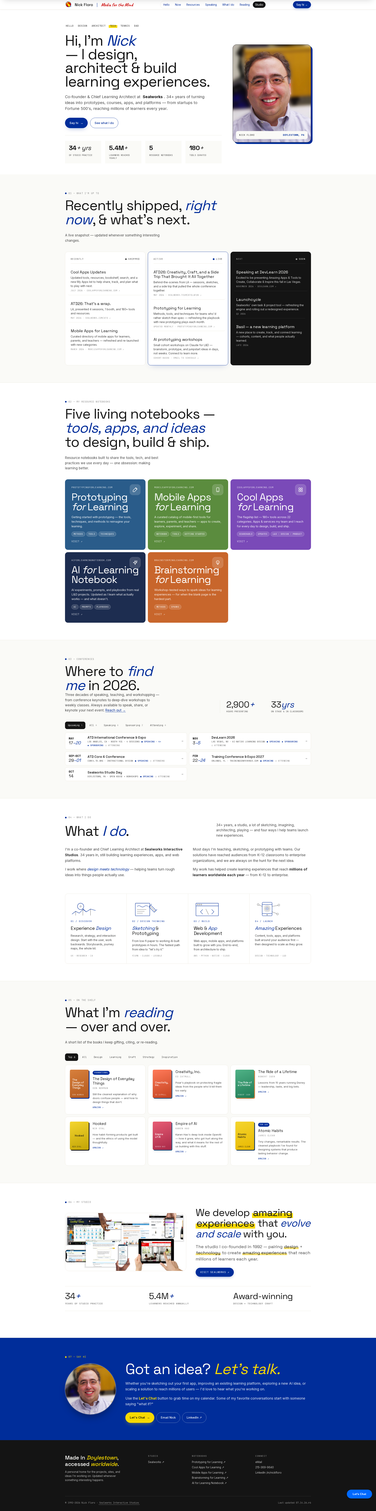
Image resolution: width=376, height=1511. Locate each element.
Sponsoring (134, 725)
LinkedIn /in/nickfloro (268, 1472)
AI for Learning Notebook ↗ (209, 1483)
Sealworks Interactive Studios (119, 1502)
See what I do (104, 123)
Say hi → (302, 4)
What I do (228, 4)
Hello (166, 4)
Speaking (211, 4)
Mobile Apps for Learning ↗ (209, 1472)
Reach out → (115, 710)
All (93, 725)
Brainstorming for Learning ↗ (210, 1477)
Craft (132, 1057)
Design (98, 1057)
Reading (245, 4)
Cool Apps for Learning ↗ (208, 1467)
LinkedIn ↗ (194, 1417)
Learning (115, 1057)
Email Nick (168, 1417)
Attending (158, 725)
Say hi (74, 123)
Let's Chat (137, 1417)
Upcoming (75, 725)
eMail (258, 1462)
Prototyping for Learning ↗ (209, 1462)
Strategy (149, 1057)
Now (178, 4)
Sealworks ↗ (156, 1462)
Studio (259, 4)
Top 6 (71, 1057)
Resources (193, 4)
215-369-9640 (264, 1467)
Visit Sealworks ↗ (214, 1272)
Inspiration (170, 1057)
